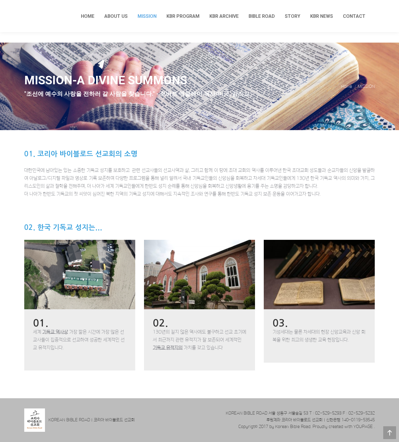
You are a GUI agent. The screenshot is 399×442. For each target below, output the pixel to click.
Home (346, 86)
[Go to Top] (389, 432)
